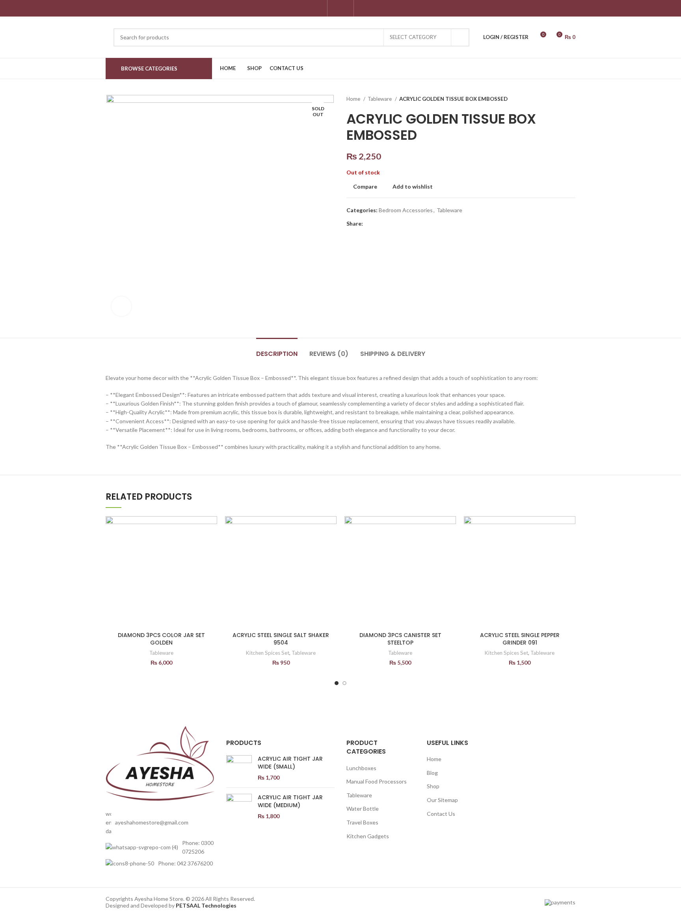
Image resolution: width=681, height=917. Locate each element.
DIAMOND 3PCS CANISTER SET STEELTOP (400, 639)
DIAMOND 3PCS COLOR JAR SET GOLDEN (161, 639)
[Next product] (571, 99)
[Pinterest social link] (387, 224)
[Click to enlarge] (121, 306)
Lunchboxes (361, 768)
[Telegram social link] (405, 224)
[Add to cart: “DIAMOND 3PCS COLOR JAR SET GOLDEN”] (211, 547)
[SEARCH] (460, 37)
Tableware (380, 99)
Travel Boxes (362, 822)
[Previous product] (556, 99)
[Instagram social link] (345, 8)
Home (353, 99)
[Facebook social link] (335, 8)
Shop (433, 786)
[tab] (277, 350)
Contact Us (441, 813)
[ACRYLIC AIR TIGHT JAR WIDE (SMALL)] (239, 768)
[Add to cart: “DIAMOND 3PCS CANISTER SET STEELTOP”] (450, 547)
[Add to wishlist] (211, 529)
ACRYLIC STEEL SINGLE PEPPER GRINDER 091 (520, 639)
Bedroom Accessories (406, 210)
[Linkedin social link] (396, 224)
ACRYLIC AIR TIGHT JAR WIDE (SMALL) (290, 763)
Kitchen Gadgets (367, 836)
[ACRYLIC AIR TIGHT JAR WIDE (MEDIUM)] (239, 807)
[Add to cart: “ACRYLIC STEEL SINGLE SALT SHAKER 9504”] (330, 547)
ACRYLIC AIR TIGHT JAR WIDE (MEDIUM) (290, 801)
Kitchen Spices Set (267, 653)
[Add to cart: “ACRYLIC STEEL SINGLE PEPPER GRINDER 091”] (569, 547)
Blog (432, 772)
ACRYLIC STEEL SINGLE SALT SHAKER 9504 (281, 639)
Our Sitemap (442, 800)
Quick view (211, 564)
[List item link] (160, 823)
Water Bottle (362, 808)
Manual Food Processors (376, 781)
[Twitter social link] (378, 224)
